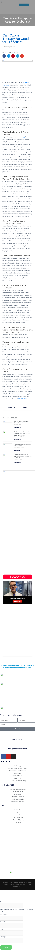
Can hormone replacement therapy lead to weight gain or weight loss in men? (22, 433)
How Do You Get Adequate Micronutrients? (21, 422)
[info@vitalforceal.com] (17, 745)
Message (3, 936)
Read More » (17, 427)
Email (1, 902)
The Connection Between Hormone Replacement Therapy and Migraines (23, 456)
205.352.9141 (17, 740)
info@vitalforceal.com (17, 749)
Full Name (3, 914)
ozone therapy (20, 137)
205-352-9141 (22, 399)
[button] (2, 11)
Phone (2, 922)
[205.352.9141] (17, 736)
